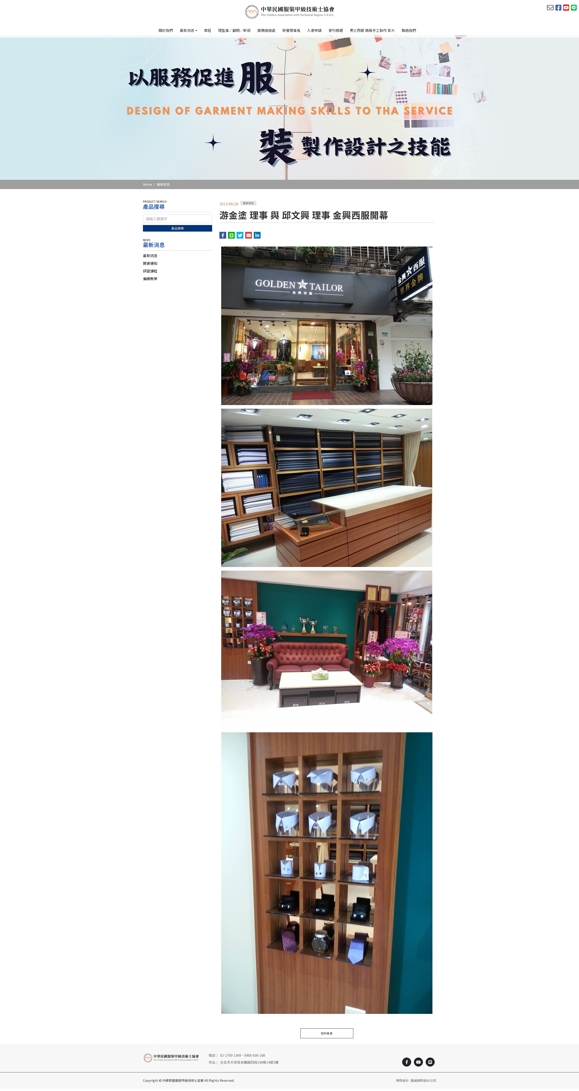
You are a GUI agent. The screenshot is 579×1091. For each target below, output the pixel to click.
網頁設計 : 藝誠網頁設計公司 (416, 1080)
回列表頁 (327, 1033)
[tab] (177, 255)
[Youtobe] (418, 1062)
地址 (212, 1062)
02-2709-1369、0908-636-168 (242, 1055)
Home (147, 184)
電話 (212, 1055)
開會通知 (150, 263)
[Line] (430, 1062)
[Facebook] (406, 1062)
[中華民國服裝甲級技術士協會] (289, 11)
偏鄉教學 (150, 278)
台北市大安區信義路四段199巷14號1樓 (249, 1062)
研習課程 (150, 271)
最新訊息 (150, 255)
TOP (561, 943)
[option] (289, 107)
